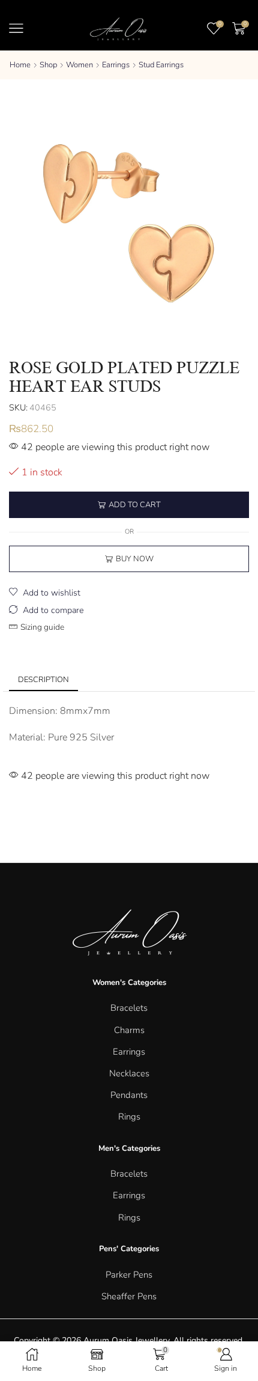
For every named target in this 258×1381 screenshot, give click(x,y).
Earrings (116, 64)
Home (20, 64)
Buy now (135, 558)
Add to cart (135, 504)
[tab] (43, 680)
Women (79, 64)
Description (43, 679)
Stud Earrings (161, 64)
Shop (48, 64)
